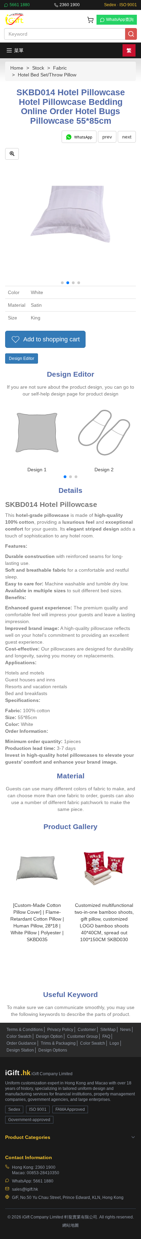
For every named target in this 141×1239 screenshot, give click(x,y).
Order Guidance (21, 1043)
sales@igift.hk (25, 1189)
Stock (38, 68)
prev (107, 136)
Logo (114, 1043)
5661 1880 (20, 4)
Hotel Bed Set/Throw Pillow (47, 74)
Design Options (52, 1050)
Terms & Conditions (25, 1029)
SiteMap (108, 1029)
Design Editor (21, 358)
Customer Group (82, 1036)
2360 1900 (70, 4)
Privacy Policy (60, 1029)
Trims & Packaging (58, 1043)
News (125, 1029)
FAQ (106, 1036)
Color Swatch (19, 1036)
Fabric (60, 68)
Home (16, 68)
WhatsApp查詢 (119, 19)
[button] (62, 282)
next (126, 136)
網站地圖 (70, 1225)
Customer (87, 1029)
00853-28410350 (43, 1172)
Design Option (49, 1036)
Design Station (20, 1050)
